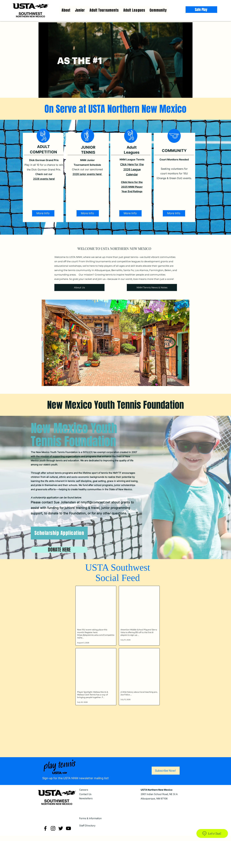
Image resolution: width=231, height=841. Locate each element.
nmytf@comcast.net (95, 502)
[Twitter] (61, 831)
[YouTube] (68, 831)
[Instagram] (53, 831)
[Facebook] (45, 831)
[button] (134, 10)
